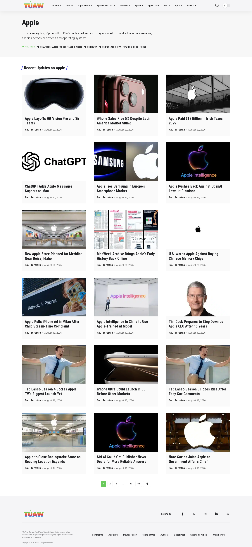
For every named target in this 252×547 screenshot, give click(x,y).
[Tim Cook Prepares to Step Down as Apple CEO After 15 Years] (198, 297)
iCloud (143, 46)
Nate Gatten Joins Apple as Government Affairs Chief (189, 459)
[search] (217, 6)
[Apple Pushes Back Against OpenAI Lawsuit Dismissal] (198, 161)
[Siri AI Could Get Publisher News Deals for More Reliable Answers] (126, 432)
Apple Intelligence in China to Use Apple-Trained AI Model (122, 323)
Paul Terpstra (33, 129)
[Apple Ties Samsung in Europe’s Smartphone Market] (126, 161)
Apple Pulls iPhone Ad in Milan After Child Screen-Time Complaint (52, 323)
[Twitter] (193, 514)
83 (138, 483)
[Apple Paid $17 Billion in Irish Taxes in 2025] (198, 94)
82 (131, 483)
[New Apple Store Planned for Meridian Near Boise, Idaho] (54, 229)
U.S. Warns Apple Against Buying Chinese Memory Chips (193, 256)
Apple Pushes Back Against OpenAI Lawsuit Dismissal (195, 188)
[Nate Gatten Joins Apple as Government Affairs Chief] (198, 432)
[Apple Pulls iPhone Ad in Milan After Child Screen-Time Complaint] (54, 297)
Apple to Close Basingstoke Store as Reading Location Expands (53, 459)
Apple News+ (90, 46)
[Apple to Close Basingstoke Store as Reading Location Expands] (54, 432)
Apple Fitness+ (60, 46)
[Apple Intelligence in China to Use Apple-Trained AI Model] (126, 297)
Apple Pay (104, 46)
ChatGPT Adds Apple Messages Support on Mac (49, 188)
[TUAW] (34, 5)
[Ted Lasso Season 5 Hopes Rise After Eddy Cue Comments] (198, 364)
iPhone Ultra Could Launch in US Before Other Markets (121, 391)
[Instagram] (205, 514)
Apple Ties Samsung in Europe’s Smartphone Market (121, 188)
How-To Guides (130, 46)
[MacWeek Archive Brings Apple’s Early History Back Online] (126, 229)
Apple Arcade (44, 46)
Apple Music (75, 46)
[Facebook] (182, 514)
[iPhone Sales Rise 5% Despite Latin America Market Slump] (126, 94)
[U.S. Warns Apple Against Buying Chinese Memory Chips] (198, 229)
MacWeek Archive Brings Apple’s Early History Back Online (126, 256)
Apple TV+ (116, 46)
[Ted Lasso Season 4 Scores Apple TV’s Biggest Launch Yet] (54, 364)
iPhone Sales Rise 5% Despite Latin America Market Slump (124, 120)
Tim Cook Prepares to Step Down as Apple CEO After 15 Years (196, 323)
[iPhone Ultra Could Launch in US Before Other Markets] (126, 364)
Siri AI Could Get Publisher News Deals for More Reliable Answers (121, 459)
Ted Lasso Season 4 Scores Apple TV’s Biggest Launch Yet (51, 391)
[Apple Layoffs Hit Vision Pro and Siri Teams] (54, 94)
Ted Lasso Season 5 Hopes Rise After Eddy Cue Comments (197, 391)
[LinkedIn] (216, 514)
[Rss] (227, 514)
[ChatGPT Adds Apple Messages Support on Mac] (54, 161)
